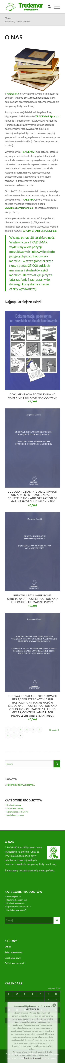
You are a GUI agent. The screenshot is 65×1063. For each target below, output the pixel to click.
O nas (8, 18)
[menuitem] (47, 6)
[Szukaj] (47, 6)
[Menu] (55, 6)
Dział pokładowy (13, 805)
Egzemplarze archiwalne (17, 811)
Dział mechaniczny (14, 808)
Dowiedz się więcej (32, 1058)
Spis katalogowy (13, 958)
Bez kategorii (12, 896)
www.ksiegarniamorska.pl (19, 207)
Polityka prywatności (15, 963)
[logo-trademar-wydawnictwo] (27, 6)
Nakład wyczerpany (15, 815)
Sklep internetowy (13, 952)
